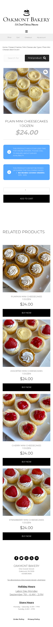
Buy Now (26, 313)
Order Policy (18, 619)
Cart (18, 37)
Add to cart (26, 199)
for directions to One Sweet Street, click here (26, 580)
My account (41, 37)
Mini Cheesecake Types (32, 47)
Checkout (28, 37)
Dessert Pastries (15, 47)
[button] (45, 72)
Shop (9, 37)
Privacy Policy (34, 619)
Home (5, 47)
